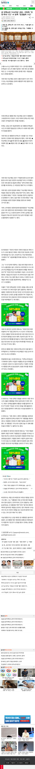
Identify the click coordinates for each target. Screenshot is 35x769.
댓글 (17, 572)
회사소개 (7, 759)
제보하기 (13, 763)
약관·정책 (22, 759)
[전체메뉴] (33, 2)
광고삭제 (1, 767)
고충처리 (28, 759)
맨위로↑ (27, 763)
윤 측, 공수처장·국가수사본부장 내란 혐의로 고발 (16, 545)
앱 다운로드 (20, 763)
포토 (24, 6)
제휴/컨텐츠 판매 (14, 759)
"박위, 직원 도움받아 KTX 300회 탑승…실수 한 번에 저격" (17, 485)
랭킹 (10, 6)
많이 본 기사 (4, 726)
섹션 (17, 6)
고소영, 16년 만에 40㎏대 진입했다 (13, 492)
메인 (3, 6)
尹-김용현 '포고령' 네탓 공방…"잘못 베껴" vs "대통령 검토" (18, 542)
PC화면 (7, 763)
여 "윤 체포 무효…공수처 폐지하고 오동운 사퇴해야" (17, 548)
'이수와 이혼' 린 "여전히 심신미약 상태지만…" (16, 479)
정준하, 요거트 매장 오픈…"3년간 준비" (14, 482)
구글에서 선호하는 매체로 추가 (9, 20)
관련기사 (3, 539)
